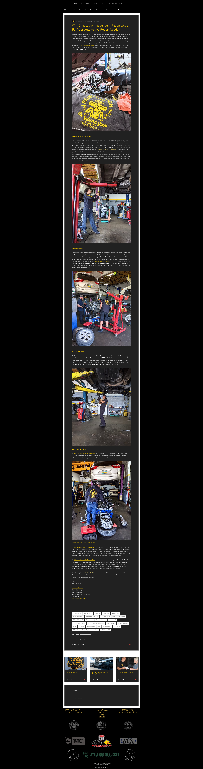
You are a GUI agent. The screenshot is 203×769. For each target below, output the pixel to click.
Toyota (113, 10)
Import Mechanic (91, 626)
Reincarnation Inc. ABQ (98, 623)
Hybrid (96, 630)
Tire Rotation (117, 626)
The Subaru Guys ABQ (123, 623)
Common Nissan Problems (126, 672)
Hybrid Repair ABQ (105, 630)
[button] (137, 10)
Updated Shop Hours (73, 672)
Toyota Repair (89, 630)
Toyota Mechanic (107, 626)
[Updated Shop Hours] (76, 663)
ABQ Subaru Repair (105, 616)
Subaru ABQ (76, 620)
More (119, 10)
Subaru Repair (89, 620)
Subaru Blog (104, 10)
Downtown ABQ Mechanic (79, 623)
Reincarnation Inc (77, 613)
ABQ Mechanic (106, 613)
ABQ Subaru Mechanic (100, 620)
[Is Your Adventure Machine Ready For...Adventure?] (101, 663)
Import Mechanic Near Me (92, 616)
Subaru (80, 10)
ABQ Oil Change (115, 613)
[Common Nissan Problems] (127, 663)
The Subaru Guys (88, 613)
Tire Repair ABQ (112, 620)
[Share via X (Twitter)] (77, 639)
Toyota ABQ (81, 626)
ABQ (73, 10)
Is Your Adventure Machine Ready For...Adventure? (100, 673)
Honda (98, 626)
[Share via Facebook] (73, 639)
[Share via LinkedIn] (80, 639)
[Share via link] (84, 639)
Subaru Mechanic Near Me (118, 616)
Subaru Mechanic (111, 623)
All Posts (66, 10)
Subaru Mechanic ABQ (91, 10)
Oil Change (97, 613)
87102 (89, 623)
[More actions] (130, 21)
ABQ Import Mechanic (78, 616)
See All (137, 653)
